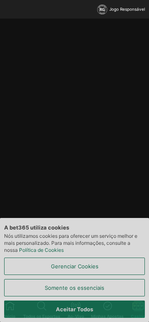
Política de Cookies (41, 250)
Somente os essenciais (74, 287)
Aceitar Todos (74, 309)
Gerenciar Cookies (75, 266)
